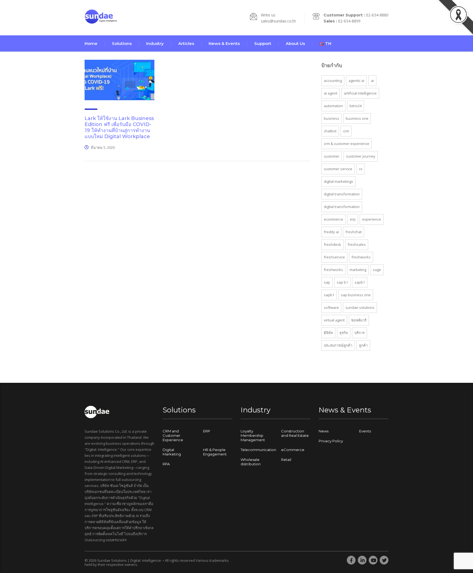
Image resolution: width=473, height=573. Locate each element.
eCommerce (292, 449)
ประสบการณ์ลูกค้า (338, 345)
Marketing (358, 269)
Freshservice (334, 257)
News (323, 431)
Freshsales (357, 244)
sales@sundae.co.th (278, 21)
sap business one (356, 294)
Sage (377, 269)
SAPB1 (329, 294)
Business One (357, 118)
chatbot (330, 131)
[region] (71, 530)
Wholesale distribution (251, 461)
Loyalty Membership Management (253, 435)
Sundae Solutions (359, 307)
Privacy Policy (331, 441)
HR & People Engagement (215, 451)
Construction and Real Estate (295, 433)
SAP (327, 282)
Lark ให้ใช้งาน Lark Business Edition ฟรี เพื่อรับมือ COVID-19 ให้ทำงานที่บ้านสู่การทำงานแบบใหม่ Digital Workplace (119, 127)
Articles (186, 43)
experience (371, 219)
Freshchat (353, 231)
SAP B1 (342, 282)
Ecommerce (333, 219)
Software (331, 307)
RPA (166, 464)
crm (346, 131)
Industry (155, 43)
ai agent (330, 93)
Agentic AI (356, 80)
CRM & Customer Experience (346, 143)
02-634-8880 (377, 15)
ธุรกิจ (343, 332)
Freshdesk (332, 244)
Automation (333, 105)
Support (262, 43)
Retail (286, 459)
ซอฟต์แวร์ (359, 320)
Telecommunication (258, 449)
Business (331, 118)
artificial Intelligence (360, 93)
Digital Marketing (172, 451)
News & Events (224, 43)
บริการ (359, 332)
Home (91, 43)
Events (365, 431)
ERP (353, 219)
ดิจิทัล (328, 332)
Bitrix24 (356, 105)
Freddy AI (331, 231)
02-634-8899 (349, 21)
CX (360, 168)
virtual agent (334, 320)
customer (331, 156)
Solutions (122, 43)
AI (372, 80)
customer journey (360, 156)
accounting (333, 80)
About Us (295, 43)
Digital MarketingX (338, 181)
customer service (338, 168)
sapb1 (359, 282)
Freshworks (361, 257)
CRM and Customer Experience (173, 435)
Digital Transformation (342, 194)
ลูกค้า (363, 345)
